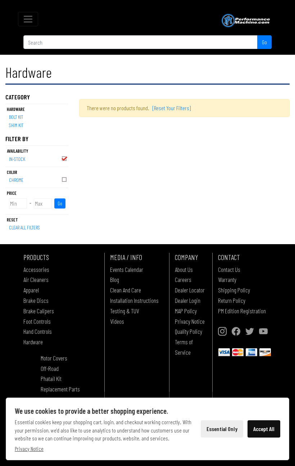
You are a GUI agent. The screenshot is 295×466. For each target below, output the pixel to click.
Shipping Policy (234, 290)
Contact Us (229, 269)
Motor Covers (54, 358)
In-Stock (17, 159)
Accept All (263, 428)
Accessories (36, 269)
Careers (183, 279)
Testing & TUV (124, 310)
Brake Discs (36, 300)
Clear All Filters (24, 227)
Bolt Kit (16, 117)
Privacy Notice (190, 321)
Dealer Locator (190, 290)
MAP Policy (186, 310)
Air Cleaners (36, 279)
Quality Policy (188, 331)
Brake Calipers (38, 310)
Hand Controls (37, 331)
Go (264, 42)
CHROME (16, 180)
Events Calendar (126, 269)
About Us (184, 269)
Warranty (227, 279)
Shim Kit (16, 125)
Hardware (33, 341)
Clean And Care (125, 290)
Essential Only (221, 428)
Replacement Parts (60, 389)
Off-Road (50, 368)
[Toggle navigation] (28, 19)
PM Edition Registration (242, 310)
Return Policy (231, 300)
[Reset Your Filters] (172, 107)
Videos (117, 321)
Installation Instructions (134, 300)
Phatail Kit (51, 378)
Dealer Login (187, 300)
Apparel (31, 290)
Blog (114, 279)
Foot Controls (37, 321)
